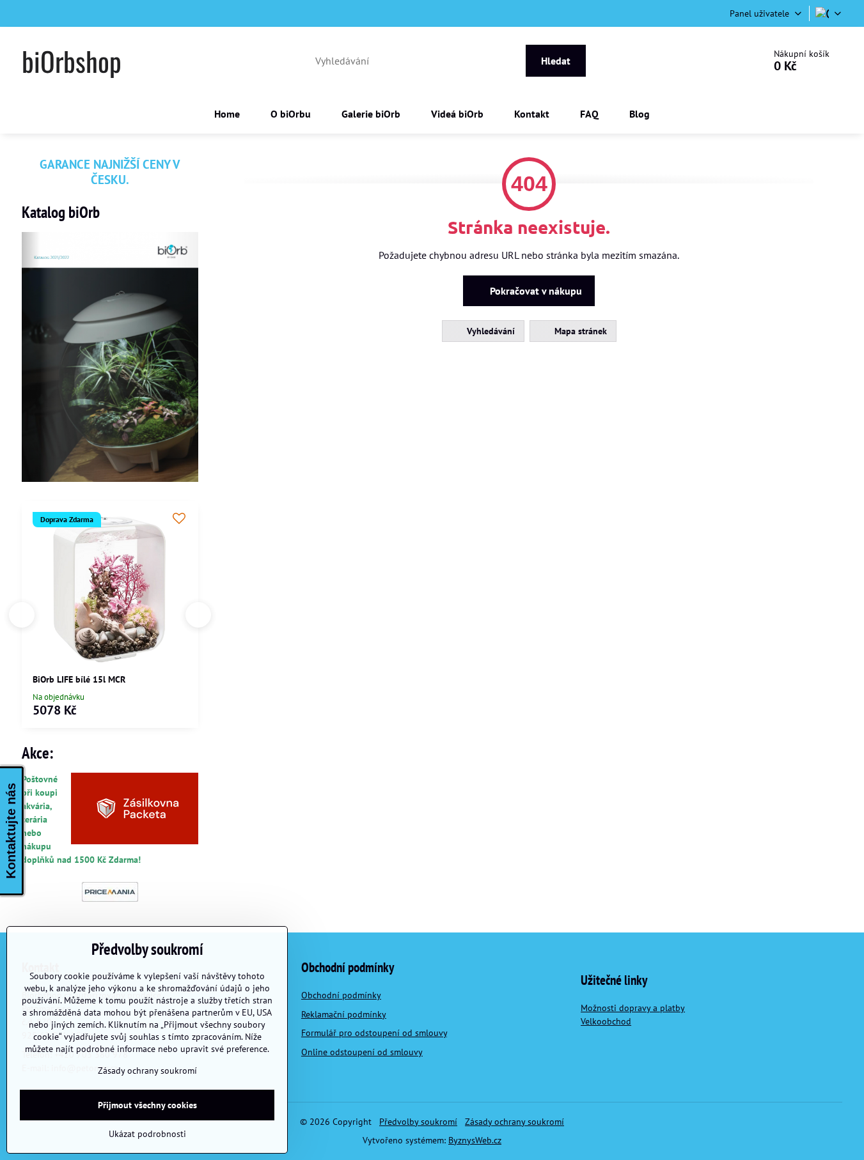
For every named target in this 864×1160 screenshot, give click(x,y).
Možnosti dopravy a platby (633, 1008)
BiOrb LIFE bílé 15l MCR (79, 679)
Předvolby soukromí (418, 1121)
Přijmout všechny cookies (147, 1105)
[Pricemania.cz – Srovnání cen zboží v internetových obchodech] (110, 898)
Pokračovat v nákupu (534, 290)
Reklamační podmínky (343, 1014)
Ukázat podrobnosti (147, 1134)
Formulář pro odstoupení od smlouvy (374, 1033)
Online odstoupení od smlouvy (362, 1052)
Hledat (555, 60)
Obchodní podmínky (341, 995)
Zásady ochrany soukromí (514, 1121)
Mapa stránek (579, 331)
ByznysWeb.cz (474, 1140)
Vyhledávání (489, 331)
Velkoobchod (606, 1021)
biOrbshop (72, 60)
